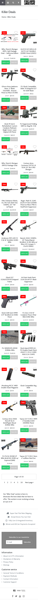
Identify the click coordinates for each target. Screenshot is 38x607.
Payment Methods (10, 576)
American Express (23, 590)
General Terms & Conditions (13, 573)
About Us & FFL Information (13, 556)
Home (4, 17)
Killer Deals (11, 17)
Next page (29, 482)
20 (22, 482)
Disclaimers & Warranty (11, 559)
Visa (18, 590)
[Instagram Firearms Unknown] (24, 596)
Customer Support (10, 582)
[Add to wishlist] (16, 33)
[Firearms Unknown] (29, 2)
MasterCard (14, 590)
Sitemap (6, 565)
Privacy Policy (8, 562)
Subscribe (27, 542)
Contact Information (10, 579)
